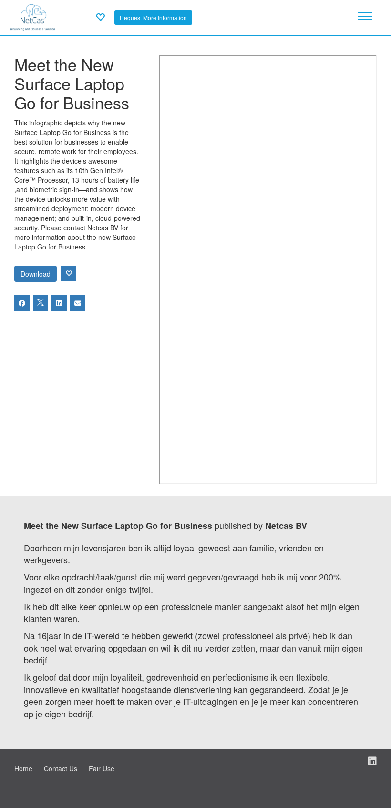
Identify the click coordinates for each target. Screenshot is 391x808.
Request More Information (153, 17)
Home (23, 768)
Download (36, 274)
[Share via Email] (77, 303)
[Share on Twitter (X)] (40, 303)
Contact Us (60, 768)
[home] (32, 16)
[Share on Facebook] (22, 303)
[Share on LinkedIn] (59, 303)
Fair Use (101, 768)
